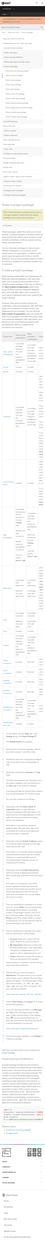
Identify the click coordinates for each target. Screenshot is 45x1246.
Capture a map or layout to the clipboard (17, 177)
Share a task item (9, 144)
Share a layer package (13, 85)
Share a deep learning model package (19, 108)
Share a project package (14, 75)
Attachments (7, 588)
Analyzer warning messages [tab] (15, 195)
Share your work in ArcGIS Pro (13, 39)
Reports (5, 372)
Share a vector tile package (15, 94)
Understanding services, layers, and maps (17, 43)
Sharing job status (9, 158)
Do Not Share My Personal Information (17, 1237)
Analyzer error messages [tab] (14, 190)
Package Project (12, 1133)
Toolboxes (6, 417)
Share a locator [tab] (10, 131)
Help (4, 14)
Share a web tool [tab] (11, 135)
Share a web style (9, 126)
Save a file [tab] (8, 149)
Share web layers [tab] (11, 53)
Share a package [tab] (11, 66)
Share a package (27, 32)
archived (33, 212)
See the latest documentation (22, 218)
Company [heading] (5, 1177)
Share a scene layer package (15, 98)
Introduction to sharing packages (17, 71)
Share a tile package (13, 89)
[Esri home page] (6, 3)
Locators (6, 645)
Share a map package (13, 80)
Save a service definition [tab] (14, 57)
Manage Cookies (10, 1231)
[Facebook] (29, 1150)
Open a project (11, 1050)
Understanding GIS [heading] (9, 1172)
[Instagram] (34, 1154)
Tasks (5, 631)
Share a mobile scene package (16, 117)
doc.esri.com (15, 22)
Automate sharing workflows (13, 48)
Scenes (10, 352)
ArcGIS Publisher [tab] (11, 122)
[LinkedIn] (39, 1150)
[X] (34, 1150)
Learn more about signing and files (23, 994)
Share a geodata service (11, 140)
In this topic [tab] (7, 225)
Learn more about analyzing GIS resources (22, 1029)
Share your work (13, 32)
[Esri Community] (29, 1154)
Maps (5, 352)
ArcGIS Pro (7, 9)
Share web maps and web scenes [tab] (17, 62)
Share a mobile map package (16, 112)
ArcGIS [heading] (4, 1161)
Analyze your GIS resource (12, 186)
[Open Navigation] (42, 3)
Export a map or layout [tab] (13, 181)
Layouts (5, 367)
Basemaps (9, 354)
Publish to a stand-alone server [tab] (16, 154)
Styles (5, 620)
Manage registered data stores (13, 163)
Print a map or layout (10, 172)
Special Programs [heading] (8, 1183)
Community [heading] (6, 1167)
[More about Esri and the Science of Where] (6, 1153)
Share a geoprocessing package (17, 103)
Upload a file (7, 167)
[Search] (37, 3)
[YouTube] (39, 1154)
